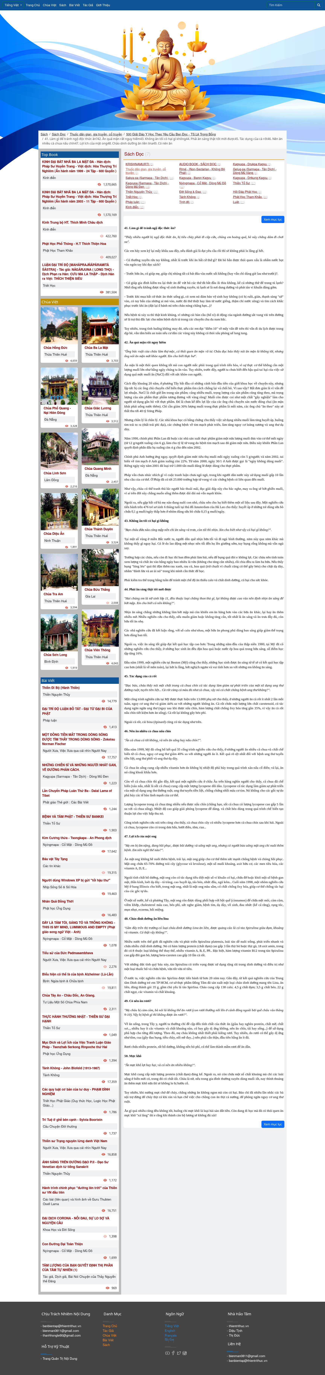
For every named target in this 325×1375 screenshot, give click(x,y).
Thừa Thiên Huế (55, 354)
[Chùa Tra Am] (59, 571)
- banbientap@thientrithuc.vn (61, 1325)
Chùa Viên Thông (97, 650)
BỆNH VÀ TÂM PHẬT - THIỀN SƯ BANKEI (73, 816)
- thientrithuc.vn (238, 1325)
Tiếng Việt (12, 5)
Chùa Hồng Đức (55, 347)
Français (171, 1335)
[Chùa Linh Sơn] (59, 450)
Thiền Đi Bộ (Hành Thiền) (61, 687)
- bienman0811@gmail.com (60, 1330)
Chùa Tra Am (53, 594)
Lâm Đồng (51, 479)
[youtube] (167, 1352)
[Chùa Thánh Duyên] (100, 506)
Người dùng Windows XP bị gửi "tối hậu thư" (76, 880)
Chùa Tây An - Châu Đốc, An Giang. (68, 995)
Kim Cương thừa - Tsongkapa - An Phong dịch (77, 837)
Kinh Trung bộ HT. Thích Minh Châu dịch (72, 222)
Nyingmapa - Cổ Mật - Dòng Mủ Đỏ (67, 844)
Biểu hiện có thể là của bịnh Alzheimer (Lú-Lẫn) (77, 974)
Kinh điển (49, 177)
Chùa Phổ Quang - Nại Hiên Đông (57, 410)
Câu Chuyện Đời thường (60, 1126)
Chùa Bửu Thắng (97, 589)
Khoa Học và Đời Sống (59, 1229)
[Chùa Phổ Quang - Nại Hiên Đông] (59, 385)
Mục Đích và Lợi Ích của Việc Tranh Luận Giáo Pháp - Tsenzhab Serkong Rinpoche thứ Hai (76, 1044)
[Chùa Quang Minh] (100, 446)
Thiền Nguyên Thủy (56, 694)
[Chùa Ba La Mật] (100, 325)
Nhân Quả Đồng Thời (58, 901)
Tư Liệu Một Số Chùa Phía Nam (65, 1002)
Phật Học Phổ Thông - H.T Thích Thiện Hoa (74, 243)
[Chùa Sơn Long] (59, 632)
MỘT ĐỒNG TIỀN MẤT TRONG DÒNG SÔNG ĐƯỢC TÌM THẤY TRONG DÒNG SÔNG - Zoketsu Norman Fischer (78, 739)
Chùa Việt (49, 5)
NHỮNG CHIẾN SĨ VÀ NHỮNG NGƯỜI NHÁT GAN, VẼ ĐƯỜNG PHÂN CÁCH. (79, 767)
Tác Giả (88, 5)
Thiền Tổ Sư (51, 823)
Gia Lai (90, 596)
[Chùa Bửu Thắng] (100, 567)
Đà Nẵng (50, 419)
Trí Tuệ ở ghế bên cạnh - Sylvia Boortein (72, 1119)
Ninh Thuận (52, 540)
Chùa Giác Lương (98, 408)
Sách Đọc (59, 134)
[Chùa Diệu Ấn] (59, 511)
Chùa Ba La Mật (96, 347)
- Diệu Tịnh (234, 1330)
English (170, 1330)
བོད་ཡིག (169, 1340)
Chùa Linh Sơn (55, 473)
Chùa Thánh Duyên (99, 529)
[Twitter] (179, 1352)
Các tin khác (52, 865)
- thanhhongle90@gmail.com (61, 1335)
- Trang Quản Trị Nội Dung (59, 1358)
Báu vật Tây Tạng (55, 859)
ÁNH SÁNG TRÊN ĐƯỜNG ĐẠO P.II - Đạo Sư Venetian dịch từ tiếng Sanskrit (75, 1164)
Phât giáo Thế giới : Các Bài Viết (66, 802)
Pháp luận (50, 720)
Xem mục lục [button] (273, 219)
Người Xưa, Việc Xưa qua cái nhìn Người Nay (75, 750)
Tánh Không (51, 1074)
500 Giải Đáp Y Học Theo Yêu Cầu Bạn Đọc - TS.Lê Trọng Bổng (171, 134)
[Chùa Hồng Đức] (59, 325)
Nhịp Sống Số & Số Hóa (59, 886)
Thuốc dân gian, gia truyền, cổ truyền (96, 134)
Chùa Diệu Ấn (54, 533)
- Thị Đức (233, 1335)
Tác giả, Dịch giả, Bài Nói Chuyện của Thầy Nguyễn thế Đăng (79, 1278)
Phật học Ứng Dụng (56, 908)
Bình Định (51, 661)
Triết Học (49, 285)
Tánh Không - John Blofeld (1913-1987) (71, 1068)
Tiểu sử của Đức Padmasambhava (67, 953)
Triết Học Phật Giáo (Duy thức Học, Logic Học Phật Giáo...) (79, 1102)
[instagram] (184, 1352)
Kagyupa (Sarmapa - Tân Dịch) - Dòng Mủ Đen (76, 776)
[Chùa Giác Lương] (100, 385)
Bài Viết (74, 5)
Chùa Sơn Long (55, 654)
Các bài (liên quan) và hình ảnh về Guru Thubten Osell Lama (77, 1201)
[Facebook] (173, 1352)
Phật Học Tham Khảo (58, 250)
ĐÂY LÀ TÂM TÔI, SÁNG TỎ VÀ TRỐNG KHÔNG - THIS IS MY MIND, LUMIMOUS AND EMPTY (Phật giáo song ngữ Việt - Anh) (78, 927)
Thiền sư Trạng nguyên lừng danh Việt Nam (74, 1141)
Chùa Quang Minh (98, 468)
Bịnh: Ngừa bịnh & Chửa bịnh (63, 980)
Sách (62, 5)
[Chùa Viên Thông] (100, 627)
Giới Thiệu (103, 5)
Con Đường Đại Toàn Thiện (62, 1244)
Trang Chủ (33, 5)
